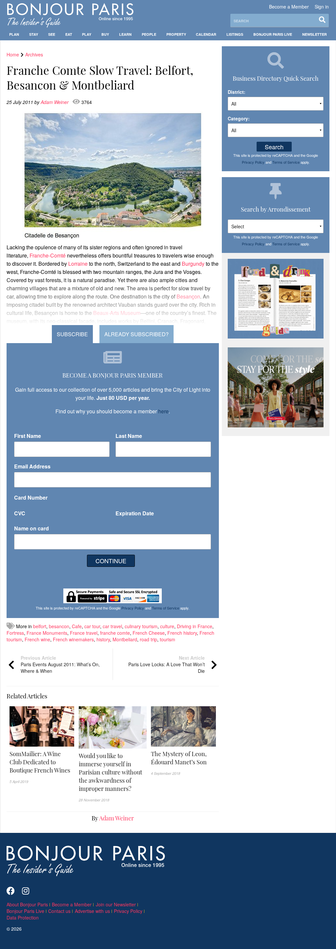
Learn (125, 34)
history (103, 639)
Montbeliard (125, 639)
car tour (92, 626)
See (51, 34)
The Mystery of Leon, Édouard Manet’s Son (179, 758)
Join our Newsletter (116, 904)
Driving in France (194, 626)
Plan (14, 34)
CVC (19, 513)
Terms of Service (165, 607)
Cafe (77, 626)
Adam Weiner (55, 102)
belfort (39, 626)
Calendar (206, 34)
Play (86, 34)
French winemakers (73, 639)
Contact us (59, 911)
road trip (148, 639)
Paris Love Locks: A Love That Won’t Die (166, 664)
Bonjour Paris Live (272, 34)
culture (167, 626)
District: (236, 92)
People (149, 34)
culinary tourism (141, 626)
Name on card (31, 528)
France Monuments (47, 632)
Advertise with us (92, 911)
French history (182, 632)
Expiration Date (135, 513)
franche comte (115, 632)
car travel (112, 626)
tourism (167, 639)
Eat (68, 34)
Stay (33, 34)
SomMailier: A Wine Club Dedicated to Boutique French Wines (40, 762)
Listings (234, 34)
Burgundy (193, 263)
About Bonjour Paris (27, 904)
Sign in (322, 6)
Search (274, 146)
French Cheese (149, 632)
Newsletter (314, 34)
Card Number (31, 497)
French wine (37, 639)
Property (176, 34)
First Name (27, 436)
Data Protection (23, 917)
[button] (42, 762)
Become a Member (289, 6)
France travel (83, 632)
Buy (105, 34)
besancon (59, 626)
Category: (239, 118)
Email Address (32, 466)
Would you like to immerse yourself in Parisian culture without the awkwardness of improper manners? (110, 772)
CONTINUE (110, 560)
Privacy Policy (132, 607)
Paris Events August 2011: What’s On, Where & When (60, 664)
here (163, 411)
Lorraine (78, 263)
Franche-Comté (48, 255)
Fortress (15, 632)
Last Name (129, 436)
